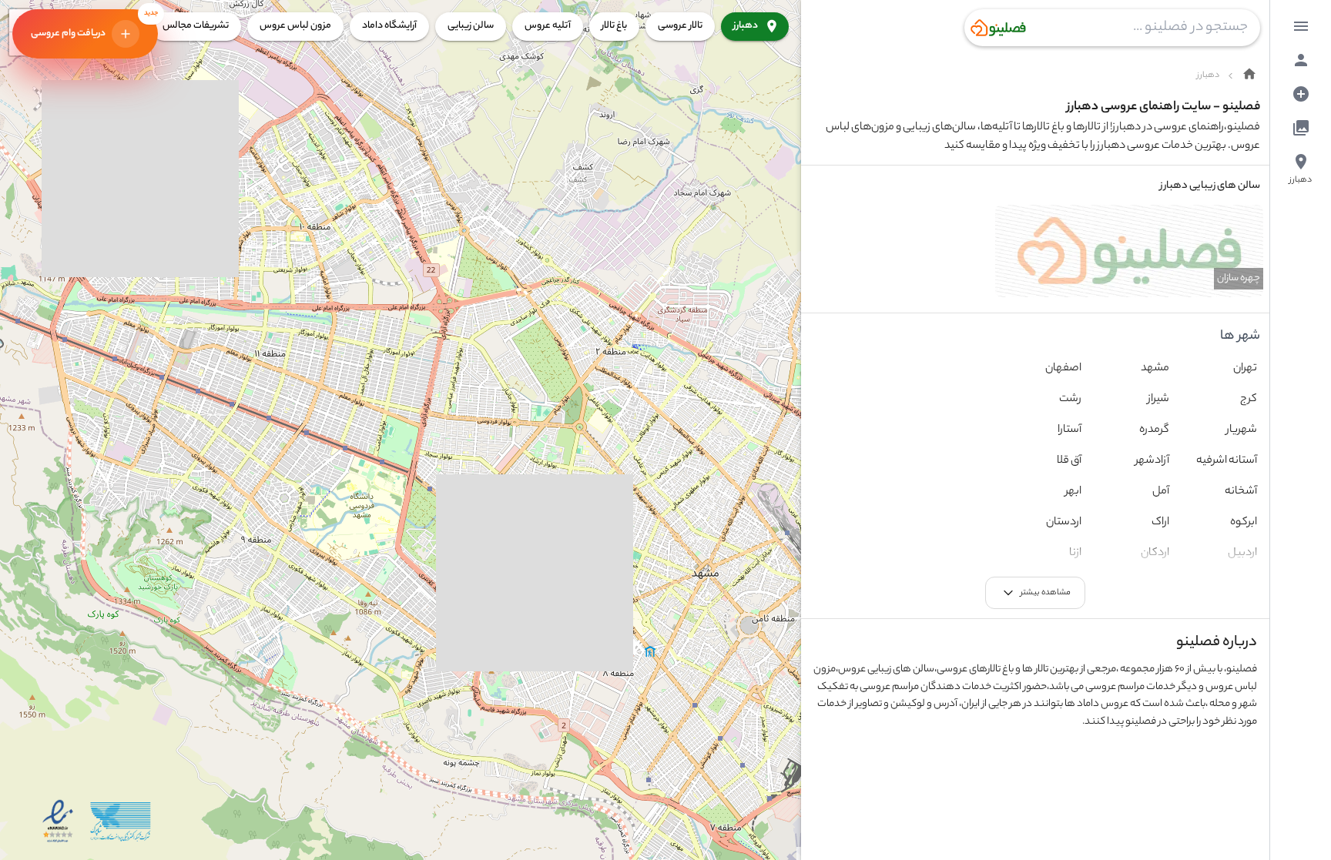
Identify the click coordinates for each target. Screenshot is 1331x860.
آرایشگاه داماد (389, 26)
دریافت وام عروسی (94, 25)
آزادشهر (1152, 461)
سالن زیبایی (471, 26)
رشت (1070, 399)
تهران (1245, 369)
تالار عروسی (680, 26)
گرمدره (1154, 430)
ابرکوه (1243, 523)
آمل (1160, 492)
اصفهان (1063, 369)
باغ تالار (614, 26)
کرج (1248, 399)
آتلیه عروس (548, 26)
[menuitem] (1301, 26)
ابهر (1073, 492)
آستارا (1069, 430)
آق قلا (1069, 461)
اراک (1160, 523)
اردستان (1063, 523)
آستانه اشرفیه (1226, 461)
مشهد (1155, 369)
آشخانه (1241, 492)
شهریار (1241, 430)
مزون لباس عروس (295, 26)
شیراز (1158, 399)
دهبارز (745, 26)
